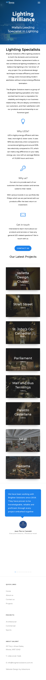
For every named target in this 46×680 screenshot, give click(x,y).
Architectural (11, 622)
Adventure (25, 669)
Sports (8, 630)
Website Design (12, 669)
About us (9, 595)
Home (8, 591)
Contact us (10, 599)
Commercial (10, 626)
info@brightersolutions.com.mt (20, 663)
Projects (9, 604)
